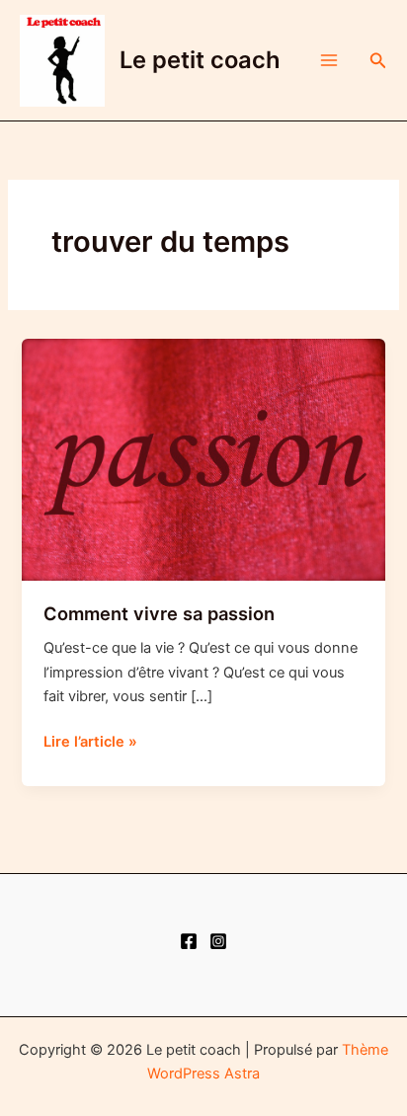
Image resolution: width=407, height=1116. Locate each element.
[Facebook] (189, 941)
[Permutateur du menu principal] (329, 60)
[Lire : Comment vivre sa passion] (203, 459)
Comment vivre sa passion (159, 613)
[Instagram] (218, 941)
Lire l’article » (90, 743)
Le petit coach (200, 59)
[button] (378, 60)
